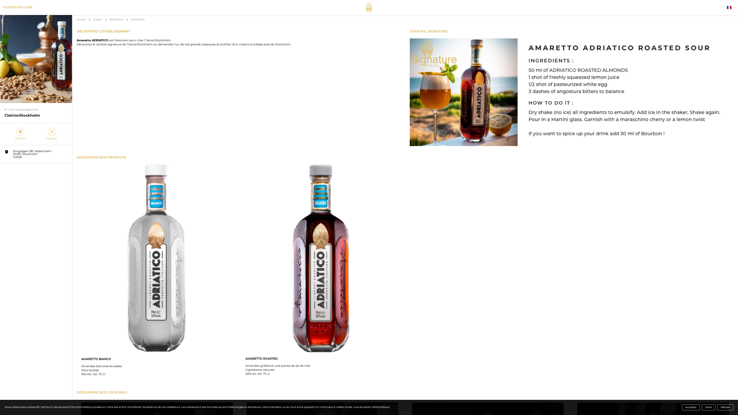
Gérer (708, 407)
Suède (98, 19)
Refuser (725, 407)
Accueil (81, 19)
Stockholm (116, 19)
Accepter (690, 407)
